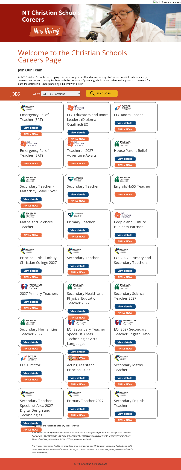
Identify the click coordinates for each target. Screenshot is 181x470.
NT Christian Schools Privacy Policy (100, 449)
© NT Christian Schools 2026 (90, 463)
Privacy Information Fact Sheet (49, 446)
